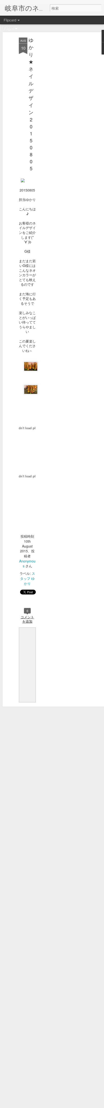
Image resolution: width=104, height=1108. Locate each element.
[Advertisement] (62, 113)
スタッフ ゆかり (27, 578)
